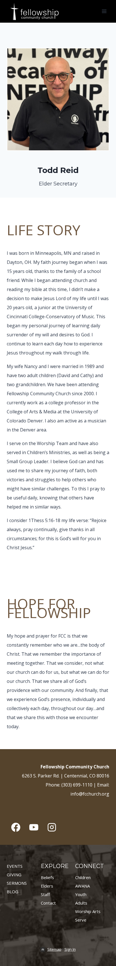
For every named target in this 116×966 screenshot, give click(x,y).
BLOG (12, 891)
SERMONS (17, 883)
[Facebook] (16, 827)
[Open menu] (104, 11)
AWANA (82, 886)
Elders (47, 886)
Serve (80, 920)
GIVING (14, 874)
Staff (45, 894)
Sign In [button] (70, 949)
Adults (81, 903)
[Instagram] (52, 827)
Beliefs (47, 877)
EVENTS (15, 866)
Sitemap (54, 949)
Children (83, 877)
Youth (80, 894)
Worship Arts (88, 911)
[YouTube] (34, 827)
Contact (48, 903)
